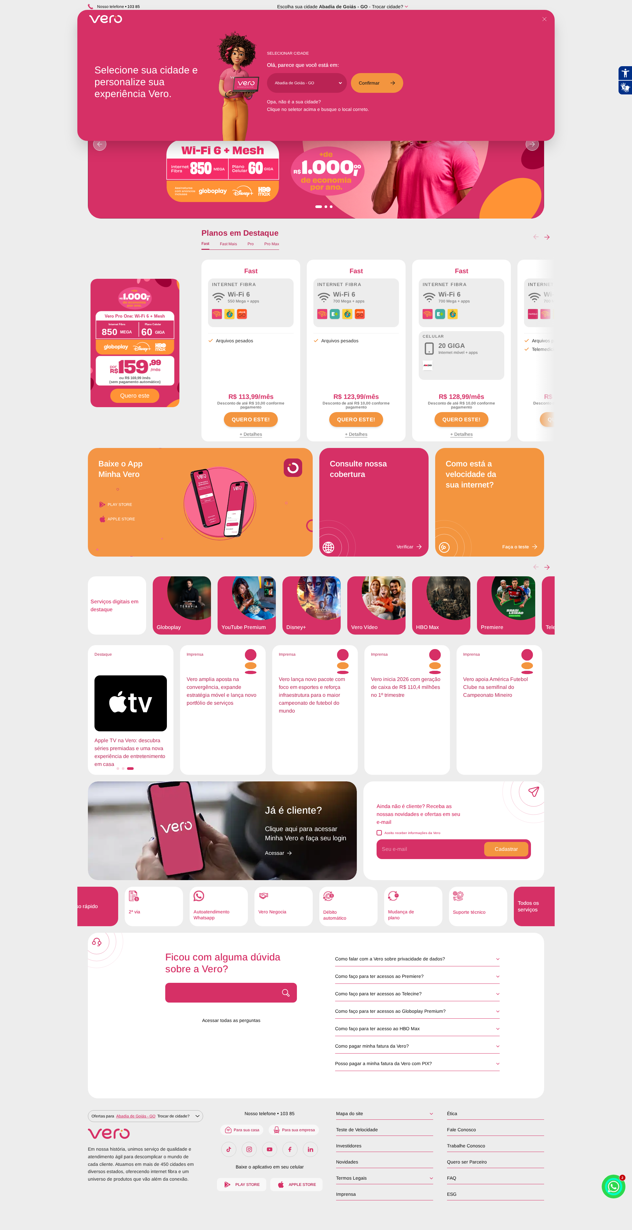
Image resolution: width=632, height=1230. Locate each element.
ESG (452, 1194)
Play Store (120, 504)
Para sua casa (246, 1130)
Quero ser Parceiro (467, 1162)
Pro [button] (251, 244)
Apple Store (121, 519)
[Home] (145, 1134)
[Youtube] (269, 1149)
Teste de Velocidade (357, 1129)
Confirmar (369, 83)
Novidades (347, 1162)
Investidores (348, 1145)
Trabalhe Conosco (466, 1145)
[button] (546, 237)
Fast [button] (205, 243)
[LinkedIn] (310, 1149)
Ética (452, 1113)
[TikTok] (228, 1149)
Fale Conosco (461, 1129)
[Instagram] (249, 1149)
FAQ (451, 1178)
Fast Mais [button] (228, 244)
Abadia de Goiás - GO (343, 6)
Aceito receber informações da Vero (412, 833)
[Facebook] (290, 1149)
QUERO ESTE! (251, 419)
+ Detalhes (251, 434)
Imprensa (346, 1194)
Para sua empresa (298, 1130)
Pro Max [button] (271, 244)
